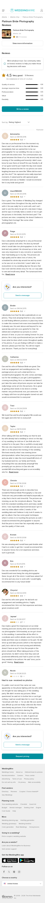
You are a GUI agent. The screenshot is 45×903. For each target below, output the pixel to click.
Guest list (32, 804)
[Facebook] (4, 872)
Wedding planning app (10, 820)
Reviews (14, 792)
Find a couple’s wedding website (14, 836)
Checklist (23, 804)
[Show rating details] (24, 139)
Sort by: (5, 122)
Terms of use (17, 779)
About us (19, 772)
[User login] (42, 10)
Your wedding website (10, 804)
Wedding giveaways (9, 824)
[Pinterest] (14, 872)
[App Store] (10, 862)
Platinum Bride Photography (33, 17)
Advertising (6, 779)
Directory (5, 792)
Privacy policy (29, 779)
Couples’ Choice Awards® (28, 792)
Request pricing (22, 756)
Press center (30, 775)
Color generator (8, 827)
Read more (10, 274)
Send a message (22, 295)
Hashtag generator (27, 820)
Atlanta (4, 17)
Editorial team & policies (34, 772)
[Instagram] (19, 872)
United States (12, 884)
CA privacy (22, 782)
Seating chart (29, 808)
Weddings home (8, 772)
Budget (4, 808)
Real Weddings (21, 827)
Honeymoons (34, 827)
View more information (22, 43)
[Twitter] (9, 872)
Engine (38, 808)
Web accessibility (34, 782)
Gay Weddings (7, 795)
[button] (22, 291)
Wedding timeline (25, 824)
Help (14, 811)
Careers (20, 775)
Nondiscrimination (8, 775)
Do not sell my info (9, 782)
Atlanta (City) (15, 17)
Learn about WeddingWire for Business (16, 846)
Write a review (22, 109)
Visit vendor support (9, 849)
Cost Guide (6, 811)
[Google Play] (27, 862)
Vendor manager (15, 808)
